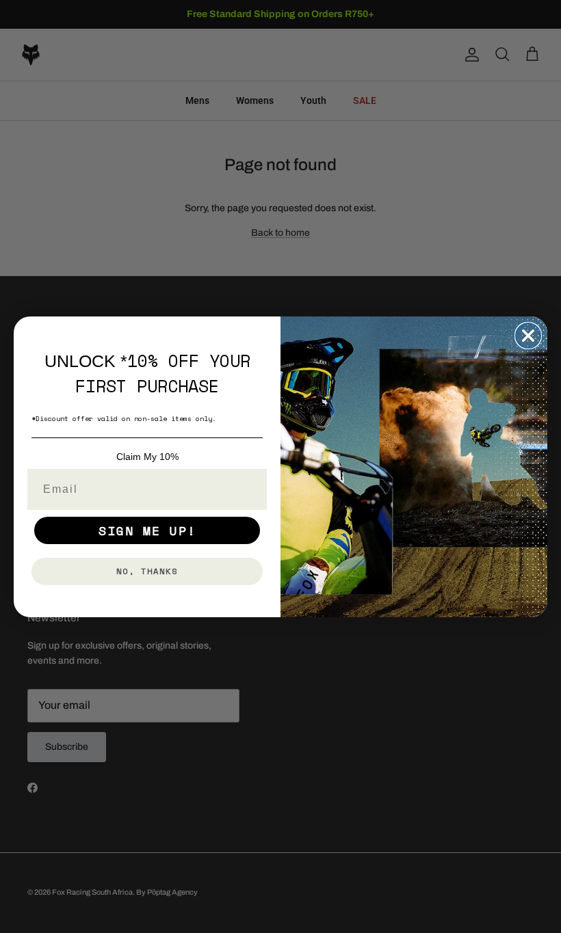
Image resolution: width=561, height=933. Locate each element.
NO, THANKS (147, 571)
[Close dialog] (528, 335)
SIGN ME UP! (147, 530)
